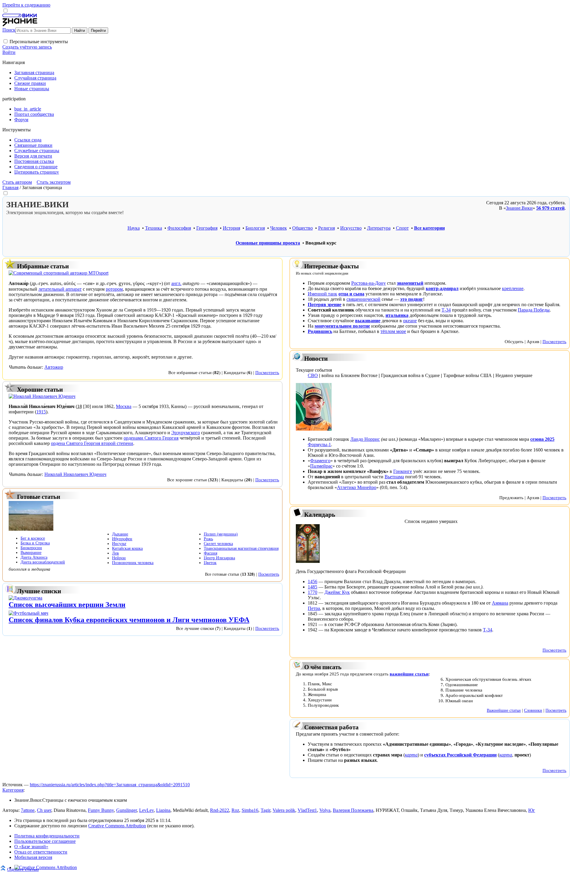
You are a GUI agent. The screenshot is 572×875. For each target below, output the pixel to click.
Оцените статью (23, 869)
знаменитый (410, 283)
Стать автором (17, 182)
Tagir (265, 810)
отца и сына (351, 293)
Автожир (53, 367)
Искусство (351, 228)
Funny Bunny (101, 810)
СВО (313, 375)
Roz (235, 810)
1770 (312, 592)
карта (411, 754)
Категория (13, 790)
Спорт (402, 228)
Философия (179, 228)
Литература (379, 228)
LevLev (146, 810)
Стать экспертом (54, 182)
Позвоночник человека (132, 563)
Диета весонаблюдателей (43, 562)
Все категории (429, 228)
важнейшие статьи (409, 673)
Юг (531, 810)
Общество (302, 228)
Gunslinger (126, 810)
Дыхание (120, 534)
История (231, 228)
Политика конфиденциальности (47, 835)
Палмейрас (321, 465)
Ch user (44, 810)
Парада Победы (534, 309)
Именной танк (322, 293)
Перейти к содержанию (26, 4)
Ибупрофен (122, 539)
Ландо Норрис (365, 439)
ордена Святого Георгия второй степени (92, 443)
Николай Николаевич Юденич (75, 474)
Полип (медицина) (221, 534)
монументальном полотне (342, 325)
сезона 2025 (542, 439)
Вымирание (31, 552)
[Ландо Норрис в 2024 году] (314, 429)
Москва (123, 406)
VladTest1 (307, 810)
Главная (10, 187)
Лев (115, 553)
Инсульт (119, 543)
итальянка (397, 315)
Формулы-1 (319, 444)
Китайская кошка (127, 548)
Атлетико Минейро (356, 487)
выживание (367, 320)
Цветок (210, 563)
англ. (176, 283)
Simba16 (250, 810)
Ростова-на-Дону (368, 283)
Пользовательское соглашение (45, 841)
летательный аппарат (60, 289)
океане (410, 320)
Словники (533, 710)
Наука (134, 228)
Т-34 (446, 309)
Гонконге (402, 471)
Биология (255, 228)
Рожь (208, 539)
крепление (512, 288)
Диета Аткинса (34, 557)
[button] (5, 41)
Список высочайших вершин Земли (67, 604)
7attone (28, 810)
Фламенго (320, 460)
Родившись (320, 331)
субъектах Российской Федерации (460, 754)
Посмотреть (267, 372)
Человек (278, 228)
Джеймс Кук (337, 592)
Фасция (210, 553)
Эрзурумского (185, 432)
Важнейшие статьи (504, 710)
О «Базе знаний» (31, 846)
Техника (153, 228)
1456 (312, 581)
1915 (41, 411)
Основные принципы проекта (268, 242)
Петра (314, 608)
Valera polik (284, 810)
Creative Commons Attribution (117, 825)
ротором (114, 289)
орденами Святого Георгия (151, 437)
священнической (363, 299)
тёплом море (393, 331)
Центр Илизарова (219, 558)
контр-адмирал (442, 288)
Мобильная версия (33, 857)
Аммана (500, 602)
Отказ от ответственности (40, 851)
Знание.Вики (519, 208)
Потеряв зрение (324, 304)
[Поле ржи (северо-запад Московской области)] (31, 529)
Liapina (163, 810)
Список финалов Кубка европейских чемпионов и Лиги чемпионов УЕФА (129, 620)
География (206, 228)
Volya (324, 810)
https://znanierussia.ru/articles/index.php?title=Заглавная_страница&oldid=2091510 (110, 784)
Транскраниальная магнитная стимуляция (241, 548)
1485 (312, 586)
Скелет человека (218, 543)
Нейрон (119, 558)
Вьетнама (394, 476)
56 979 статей (550, 208)
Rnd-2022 (219, 810)
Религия (326, 228)
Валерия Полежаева (353, 810)
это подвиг (411, 299)
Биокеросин (31, 548)
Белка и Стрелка (35, 543)
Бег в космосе (33, 538)
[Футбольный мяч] (28, 613)
